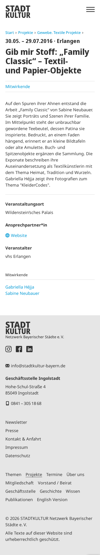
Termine (54, 474)
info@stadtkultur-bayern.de (38, 365)
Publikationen (19, 499)
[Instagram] (8, 349)
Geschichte (51, 491)
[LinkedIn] (29, 349)
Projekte (25, 32)
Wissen (73, 491)
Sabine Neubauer (22, 293)
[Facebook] (19, 349)
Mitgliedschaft (19, 483)
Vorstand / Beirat (55, 483)
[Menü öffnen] (90, 9)
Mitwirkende (17, 86)
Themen (13, 474)
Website (19, 235)
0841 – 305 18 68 (26, 403)
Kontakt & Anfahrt (23, 439)
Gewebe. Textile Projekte (59, 32)
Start (9, 32)
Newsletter (16, 422)
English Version (52, 499)
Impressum (16, 447)
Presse (11, 430)
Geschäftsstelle (20, 491)
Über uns (75, 474)
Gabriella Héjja (19, 287)
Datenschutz (17, 455)
